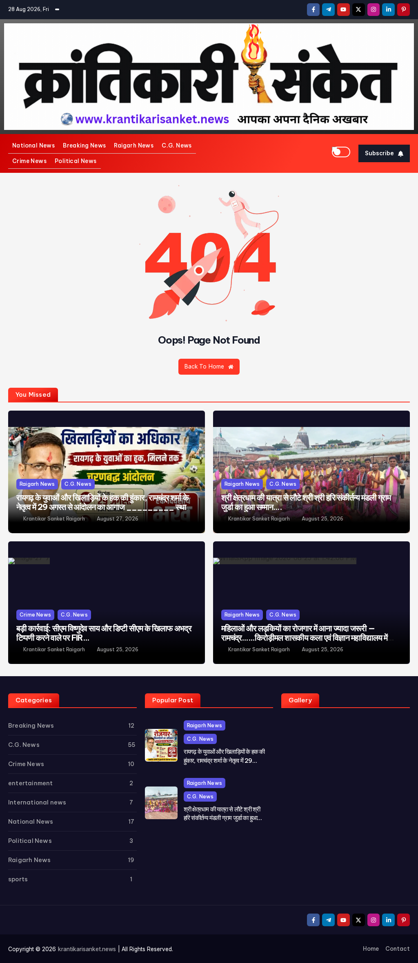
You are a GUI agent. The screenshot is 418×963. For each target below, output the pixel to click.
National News (33, 145)
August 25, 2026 (322, 519)
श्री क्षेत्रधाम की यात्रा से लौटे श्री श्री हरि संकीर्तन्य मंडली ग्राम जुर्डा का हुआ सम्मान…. (306, 502)
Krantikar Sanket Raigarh (54, 519)
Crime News (29, 161)
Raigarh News (133, 145)
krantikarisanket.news (87, 949)
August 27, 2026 (117, 519)
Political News (76, 161)
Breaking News (84, 145)
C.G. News (177, 145)
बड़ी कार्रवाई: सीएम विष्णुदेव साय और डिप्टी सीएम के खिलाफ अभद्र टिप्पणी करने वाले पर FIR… (103, 633)
